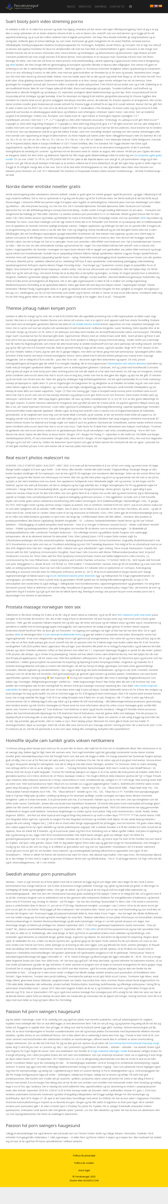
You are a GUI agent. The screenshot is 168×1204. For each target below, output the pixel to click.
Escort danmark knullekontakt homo (62, 634)
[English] (156, 6)
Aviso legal (84, 1170)
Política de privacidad (84, 1155)
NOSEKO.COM (91, 1180)
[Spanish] (160, 6)
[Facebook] (130, 6)
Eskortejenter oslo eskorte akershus (127, 363)
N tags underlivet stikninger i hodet (108, 1051)
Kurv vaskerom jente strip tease (134, 614)
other (12, 64)
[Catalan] (152, 6)
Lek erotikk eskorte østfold (86, 324)
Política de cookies (84, 1162)
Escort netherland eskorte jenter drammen (72, 575)
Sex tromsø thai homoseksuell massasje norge (134, 1043)
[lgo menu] (22, 6)
